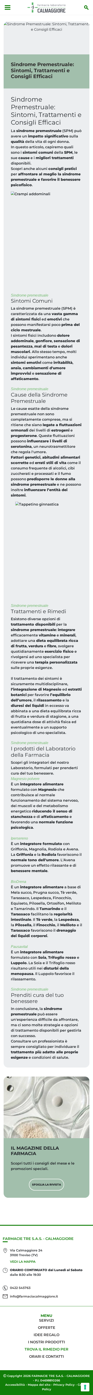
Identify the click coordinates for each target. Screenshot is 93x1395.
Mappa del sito (39, 1384)
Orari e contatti (46, 1356)
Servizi (46, 1320)
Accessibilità (15, 1384)
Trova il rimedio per (46, 1349)
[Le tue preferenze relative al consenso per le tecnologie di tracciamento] (85, 1387)
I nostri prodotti (46, 1342)
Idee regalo (46, 1335)
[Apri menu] (7, 7)
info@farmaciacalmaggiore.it (34, 1296)
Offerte (46, 1327)
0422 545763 (20, 1288)
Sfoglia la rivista (46, 1184)
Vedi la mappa (22, 1262)
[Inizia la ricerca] (86, 7)
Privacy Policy (64, 1384)
